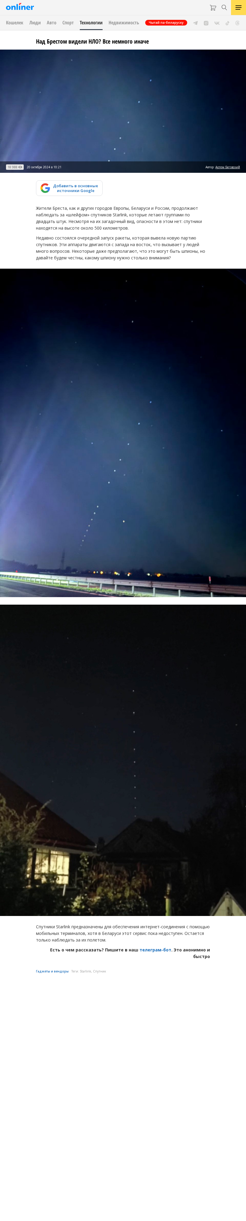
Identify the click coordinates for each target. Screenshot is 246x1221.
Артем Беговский (227, 167)
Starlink (85, 971)
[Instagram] (206, 22)
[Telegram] (195, 22)
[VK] (217, 22)
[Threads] (237, 22)
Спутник (99, 971)
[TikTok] (228, 22)
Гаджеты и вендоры (52, 971)
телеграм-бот (155, 950)
